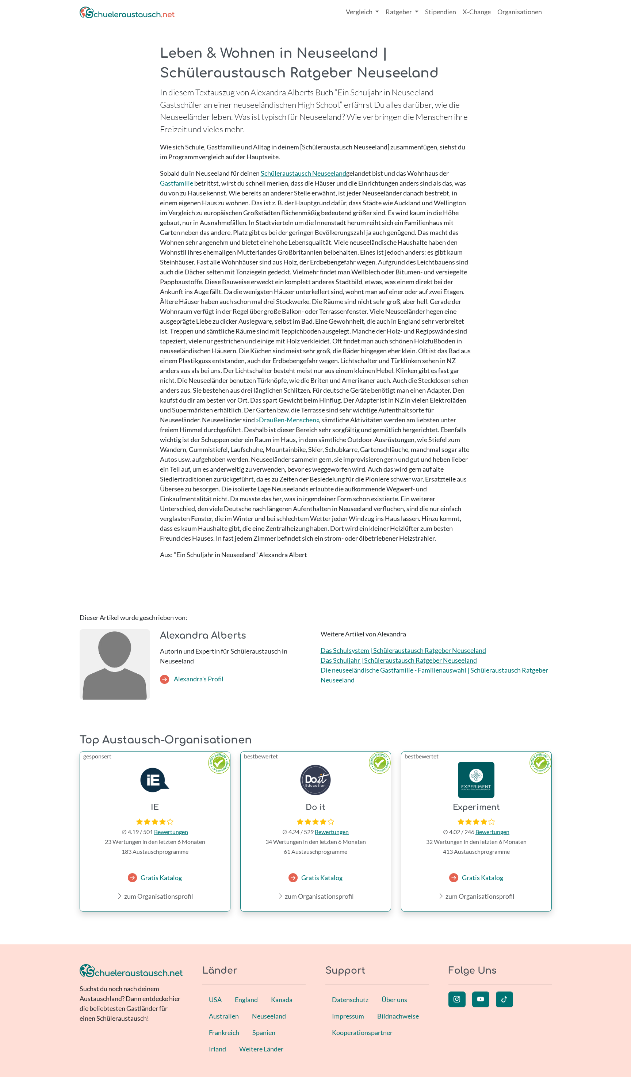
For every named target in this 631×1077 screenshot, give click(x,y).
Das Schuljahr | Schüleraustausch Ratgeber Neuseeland (399, 660)
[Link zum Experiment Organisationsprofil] (476, 780)
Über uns (394, 1000)
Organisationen (519, 12)
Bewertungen (171, 831)
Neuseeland (269, 1016)
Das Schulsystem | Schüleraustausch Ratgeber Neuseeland (403, 650)
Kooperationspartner (362, 1032)
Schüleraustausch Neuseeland (303, 173)
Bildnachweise (398, 1016)
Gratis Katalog (161, 878)
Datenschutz (350, 1000)
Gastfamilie (176, 183)
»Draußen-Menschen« (287, 420)
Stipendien (440, 12)
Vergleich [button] (360, 12)
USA (215, 1000)
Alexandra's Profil (198, 679)
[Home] (127, 11)
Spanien (263, 1032)
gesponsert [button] (97, 756)
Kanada (281, 1000)
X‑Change (477, 12)
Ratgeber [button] (399, 12)
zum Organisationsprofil (158, 896)
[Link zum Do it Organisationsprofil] (316, 780)
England (246, 1000)
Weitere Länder (261, 1049)
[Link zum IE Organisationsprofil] (155, 780)
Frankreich (224, 1032)
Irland (217, 1049)
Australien (224, 1016)
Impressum (348, 1016)
